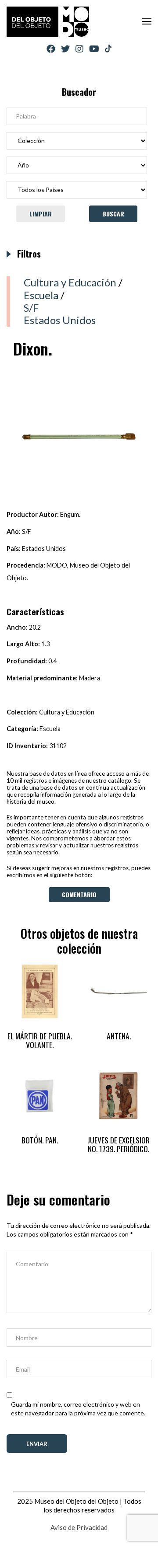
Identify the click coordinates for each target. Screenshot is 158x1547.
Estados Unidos (60, 320)
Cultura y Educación (70, 282)
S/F (31, 307)
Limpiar (40, 213)
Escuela (41, 295)
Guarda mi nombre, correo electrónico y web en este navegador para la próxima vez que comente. (78, 1409)
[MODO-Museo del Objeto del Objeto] (48, 22)
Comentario (79, 894)
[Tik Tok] (108, 49)
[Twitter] (65, 48)
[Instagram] (79, 48)
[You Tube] (94, 48)
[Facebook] (51, 48)
